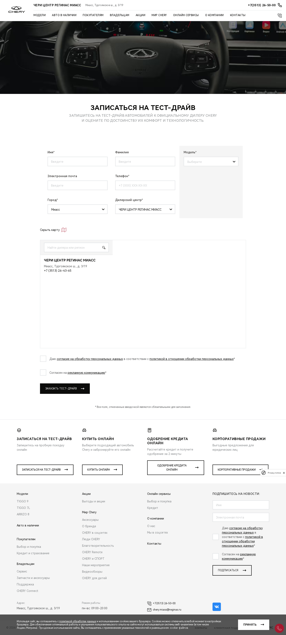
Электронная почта (62, 176)
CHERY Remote (92, 552)
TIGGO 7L (23, 508)
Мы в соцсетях (157, 532)
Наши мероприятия (96, 565)
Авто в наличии (64, 15)
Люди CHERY (91, 539)
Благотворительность (98, 545)
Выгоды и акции (93, 501)
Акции (141, 15)
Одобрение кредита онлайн (172, 467)
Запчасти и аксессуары (33, 578)
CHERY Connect (27, 591)
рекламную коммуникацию (86, 372)
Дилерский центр (128, 199)
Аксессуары (90, 519)
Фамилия (122, 152)
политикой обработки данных (77, 621)
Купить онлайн (98, 469)
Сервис (22, 571)
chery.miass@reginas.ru (167, 609)
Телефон (121, 176)
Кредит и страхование (33, 553)
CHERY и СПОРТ (93, 558)
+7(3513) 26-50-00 (164, 603)
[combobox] (209, 161)
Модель (189, 152)
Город (52, 199)
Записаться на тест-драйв (41, 469)
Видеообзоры (92, 571)
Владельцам (119, 15)
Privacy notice (274, 473)
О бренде (89, 526)
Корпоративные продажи (237, 469)
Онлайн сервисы (186, 15)
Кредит (152, 508)
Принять (249, 624)
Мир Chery (159, 15)
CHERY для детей (94, 578)
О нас (151, 526)
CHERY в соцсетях (94, 532)
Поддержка (25, 584)
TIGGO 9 (22, 501)
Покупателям (93, 15)
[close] (284, 472)
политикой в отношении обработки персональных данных (191, 359)
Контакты (238, 15)
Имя (50, 152)
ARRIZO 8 (23, 514)
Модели (39, 15)
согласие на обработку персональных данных (90, 359)
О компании (214, 15)
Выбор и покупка (29, 546)
